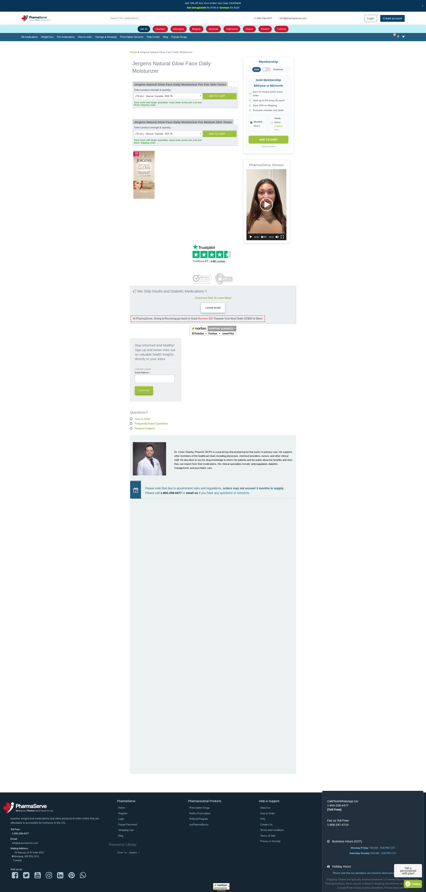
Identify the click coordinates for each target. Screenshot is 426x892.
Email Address (142, 372)
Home (133, 52)
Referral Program (198, 819)
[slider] (263, 237)
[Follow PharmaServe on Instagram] (48, 875)
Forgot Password (127, 824)
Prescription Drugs (199, 807)
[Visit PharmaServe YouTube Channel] (37, 875)
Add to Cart (217, 96)
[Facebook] (398, 36)
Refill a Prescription (199, 813)
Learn (213, 307)
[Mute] (277, 237)
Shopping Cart (126, 830)
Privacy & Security (270, 841)
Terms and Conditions (272, 830)
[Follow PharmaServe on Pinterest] (71, 875)
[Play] (250, 237)
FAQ (262, 819)
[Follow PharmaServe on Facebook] (14, 875)
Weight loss (47, 36)
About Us (265, 807)
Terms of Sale (267, 835)
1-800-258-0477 (171, 493)
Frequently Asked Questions (151, 423)
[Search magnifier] (188, 20)
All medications (29, 36)
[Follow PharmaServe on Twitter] (26, 875)
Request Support (145, 428)
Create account (392, 18)
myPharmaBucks (199, 824)
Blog (165, 36)
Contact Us (266, 824)
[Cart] (393, 36)
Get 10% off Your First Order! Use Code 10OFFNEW (213, 3)
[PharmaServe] (27, 807)
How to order (85, 36)
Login (370, 18)
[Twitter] (403, 36)
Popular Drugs (179, 36)
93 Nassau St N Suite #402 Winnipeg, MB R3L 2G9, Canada (28, 856)
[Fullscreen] (282, 237)
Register (122, 813)
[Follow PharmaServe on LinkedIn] (60, 875)
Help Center (153, 36)
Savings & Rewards (106, 36)
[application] (266, 204)
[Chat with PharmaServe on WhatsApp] (82, 875)
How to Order (142, 419)
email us (192, 493)
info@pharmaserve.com (25, 843)
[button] (221, 887)
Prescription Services (131, 36)
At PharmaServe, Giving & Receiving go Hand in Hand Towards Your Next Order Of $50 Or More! (198, 318)
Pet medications (66, 36)
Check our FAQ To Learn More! (213, 298)
